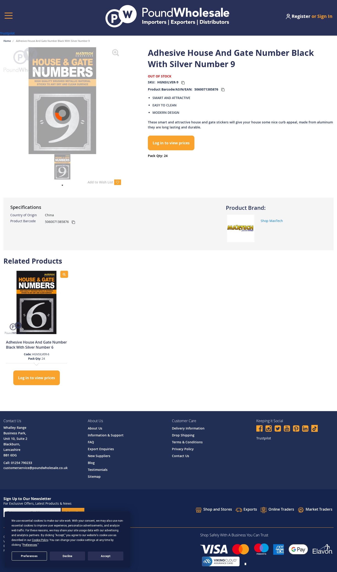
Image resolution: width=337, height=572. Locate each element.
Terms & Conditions (187, 442)
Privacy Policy (183, 449)
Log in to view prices (171, 142)
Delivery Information (188, 428)
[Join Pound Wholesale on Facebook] (259, 429)
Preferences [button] (30, 544)
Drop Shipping (183, 435)
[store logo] (167, 16)
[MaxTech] (240, 228)
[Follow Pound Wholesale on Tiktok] (314, 428)
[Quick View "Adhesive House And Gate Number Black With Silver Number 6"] (64, 274)
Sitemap (94, 476)
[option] (36, 328)
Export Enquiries (101, 449)
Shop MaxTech (272, 221)
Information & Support (106, 435)
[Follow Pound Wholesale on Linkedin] (305, 429)
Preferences (29, 556)
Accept (105, 556)
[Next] (124, 100)
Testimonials (98, 469)
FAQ (91, 442)
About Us (95, 428)
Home (7, 41)
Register (301, 16)
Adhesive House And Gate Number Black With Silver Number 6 (36, 345)
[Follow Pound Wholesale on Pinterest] (296, 429)
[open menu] (9, 15)
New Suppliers (99, 456)
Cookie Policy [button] (40, 540)
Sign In (324, 16)
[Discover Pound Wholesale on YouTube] (287, 429)
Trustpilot (7, 33)
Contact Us (180, 456)
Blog (91, 463)
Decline (67, 556)
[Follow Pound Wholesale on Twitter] (278, 429)
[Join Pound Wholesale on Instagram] (268, 429)
